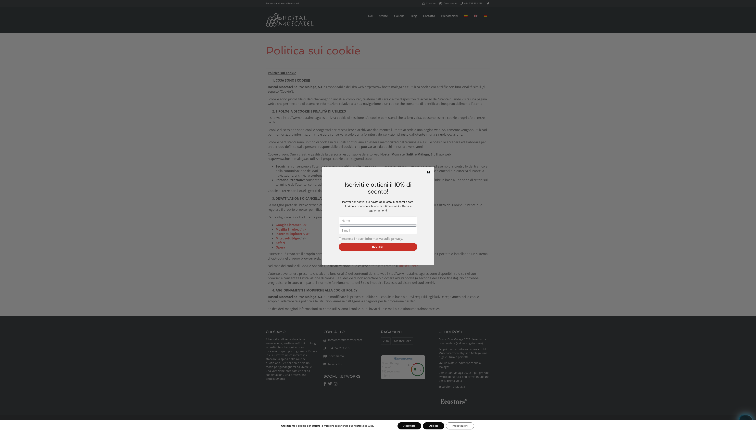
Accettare (409, 426)
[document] (378, 216)
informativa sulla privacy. (384, 238)
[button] (428, 172)
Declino (433, 426)
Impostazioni (460, 426)
